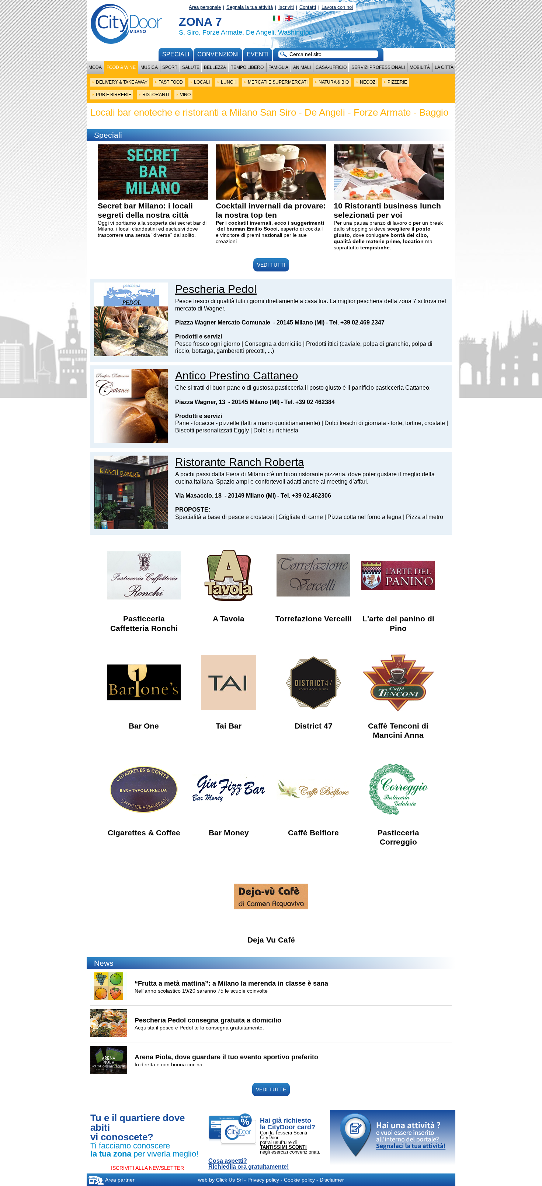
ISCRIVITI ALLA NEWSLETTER (147, 1168)
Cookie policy (299, 1180)
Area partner (119, 1180)
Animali (302, 67)
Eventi (257, 54)
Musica (149, 67)
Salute (190, 67)
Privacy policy (263, 1180)
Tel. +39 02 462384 (309, 402)
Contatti (307, 7)
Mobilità (420, 67)
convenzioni (218, 54)
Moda (95, 67)
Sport (169, 67)
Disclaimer (332, 1180)
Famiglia (278, 67)
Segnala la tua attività (249, 7)
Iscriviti (286, 7)
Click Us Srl (229, 1180)
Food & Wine (121, 67)
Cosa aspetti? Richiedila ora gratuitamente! (248, 1164)
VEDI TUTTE (271, 1089)
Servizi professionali (378, 67)
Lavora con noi (337, 7)
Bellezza (215, 67)
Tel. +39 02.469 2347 (357, 322)
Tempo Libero (247, 67)
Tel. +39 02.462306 (306, 495)
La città (444, 67)
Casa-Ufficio (331, 67)
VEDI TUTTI (271, 265)
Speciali (175, 54)
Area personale (205, 7)
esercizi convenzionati (295, 1152)
